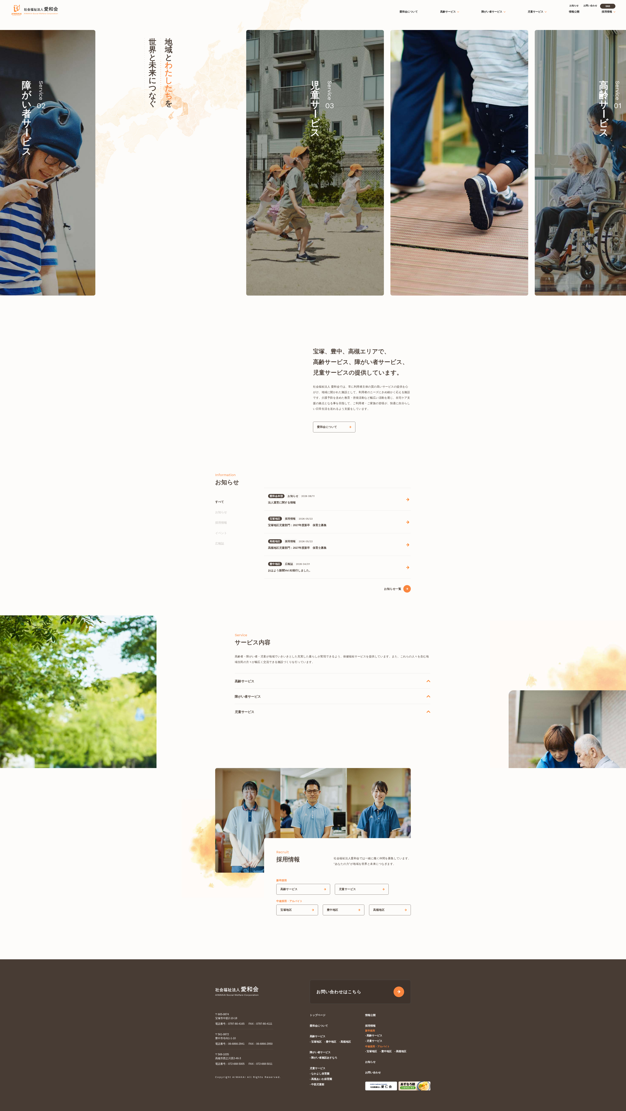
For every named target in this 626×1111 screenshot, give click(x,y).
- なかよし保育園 (319, 1073)
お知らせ (221, 512)
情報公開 (370, 1015)
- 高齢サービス (373, 1035)
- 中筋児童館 (317, 1084)
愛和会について (319, 1025)
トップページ (317, 1015)
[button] (532, 163)
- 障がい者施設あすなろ (323, 1057)
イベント (221, 533)
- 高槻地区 (345, 1041)
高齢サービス (317, 1036)
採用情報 (221, 522)
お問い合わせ (373, 1072)
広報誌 (219, 543)
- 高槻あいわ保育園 (321, 1079)
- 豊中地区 (330, 1041)
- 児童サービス (373, 1040)
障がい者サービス (320, 1052)
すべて (219, 501)
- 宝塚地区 (316, 1041)
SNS (607, 6)
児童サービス (317, 1068)
